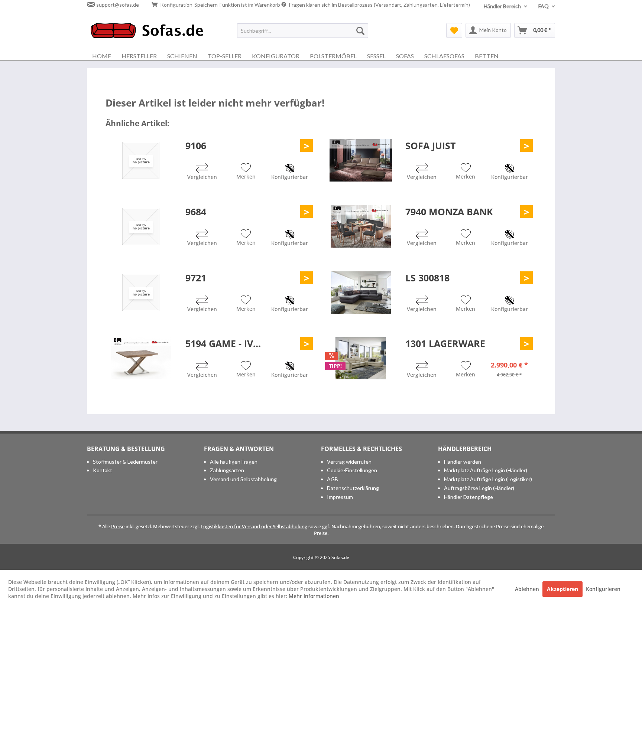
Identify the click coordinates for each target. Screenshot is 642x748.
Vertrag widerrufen (349, 461)
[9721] (140, 292)
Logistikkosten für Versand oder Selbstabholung (254, 526)
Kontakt (102, 470)
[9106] (140, 160)
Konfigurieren (603, 588)
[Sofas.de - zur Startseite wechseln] (147, 32)
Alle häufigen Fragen (233, 461)
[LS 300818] (360, 292)
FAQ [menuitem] (544, 6)
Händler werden (462, 461)
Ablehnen (528, 588)
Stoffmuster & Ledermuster (125, 461)
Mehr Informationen (314, 596)
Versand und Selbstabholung (243, 479)
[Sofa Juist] (360, 160)
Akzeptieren (562, 588)
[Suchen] (360, 30)
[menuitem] (302, 30)
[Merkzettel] (454, 30)
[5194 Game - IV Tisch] (140, 358)
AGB (332, 479)
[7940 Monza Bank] (360, 226)
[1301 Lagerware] (360, 358)
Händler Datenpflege (468, 497)
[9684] (140, 226)
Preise (117, 526)
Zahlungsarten (227, 470)
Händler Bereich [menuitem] (503, 6)
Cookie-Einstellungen (352, 470)
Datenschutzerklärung (353, 488)
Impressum (340, 497)
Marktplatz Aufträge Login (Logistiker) (488, 479)
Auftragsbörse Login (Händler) (479, 488)
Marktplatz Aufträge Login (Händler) (485, 470)
